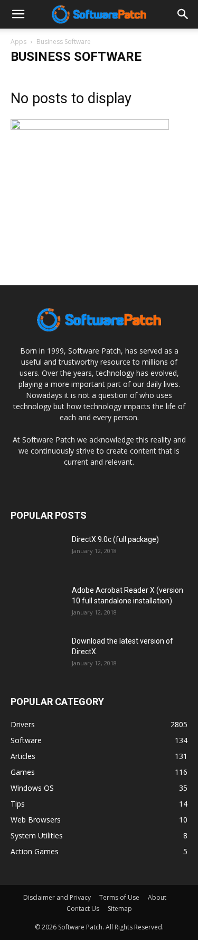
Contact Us (83, 908)
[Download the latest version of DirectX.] (37, 654)
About (157, 897)
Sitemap (120, 908)
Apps (18, 41)
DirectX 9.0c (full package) (115, 539)
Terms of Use (119, 897)
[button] (183, 14)
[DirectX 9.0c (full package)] (37, 552)
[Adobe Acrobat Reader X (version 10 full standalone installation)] (37, 603)
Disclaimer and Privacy (57, 897)
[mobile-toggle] (18, 14)
